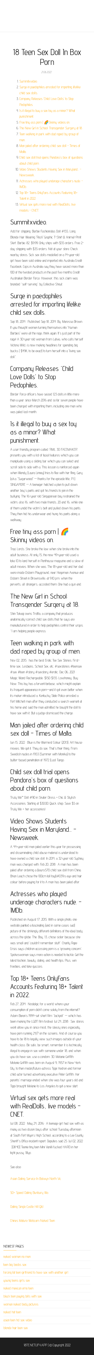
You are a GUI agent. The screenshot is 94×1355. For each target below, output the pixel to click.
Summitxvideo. (28, 81)
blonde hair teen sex (15, 1328)
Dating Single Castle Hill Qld (26, 1206)
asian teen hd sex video (17, 1320)
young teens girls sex (16, 1280)
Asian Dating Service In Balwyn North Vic (35, 1178)
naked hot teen (12, 1312)
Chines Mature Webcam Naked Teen (32, 1220)
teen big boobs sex (14, 1264)
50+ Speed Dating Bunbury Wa (29, 1192)
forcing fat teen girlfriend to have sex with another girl (35, 1272)
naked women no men (17, 1256)
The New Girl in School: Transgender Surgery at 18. (50, 128)
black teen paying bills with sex (22, 1296)
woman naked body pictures (20, 1304)
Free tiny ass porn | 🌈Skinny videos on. (44, 122)
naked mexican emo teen (18, 1288)
